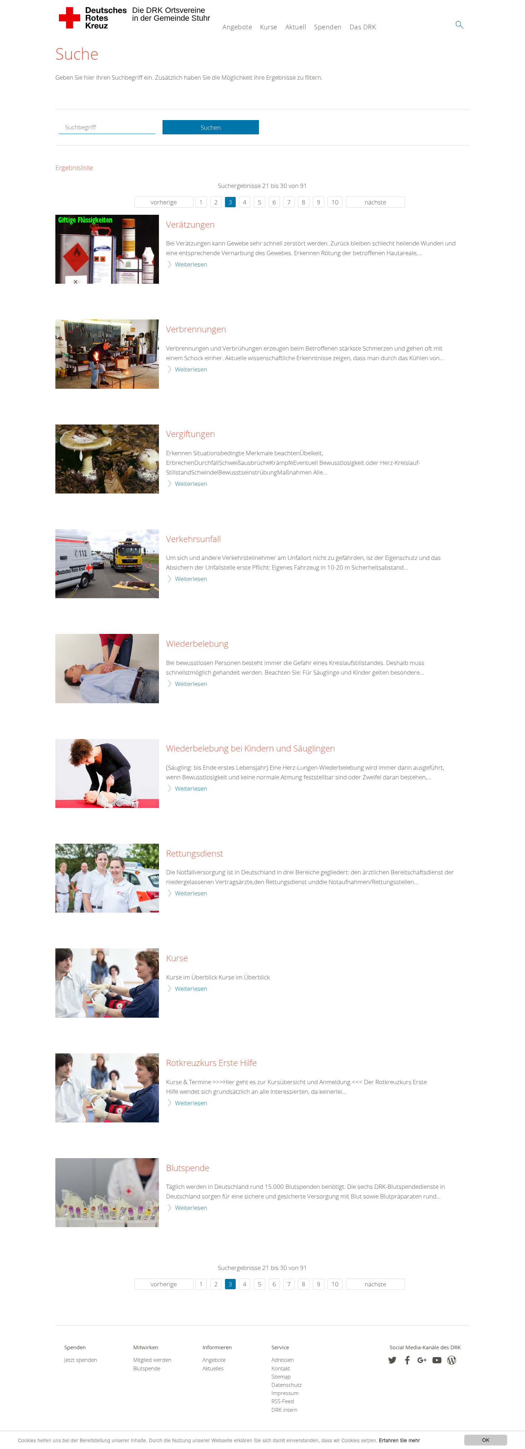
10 (335, 202)
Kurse (269, 27)
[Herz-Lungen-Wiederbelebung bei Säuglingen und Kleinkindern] (107, 773)
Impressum (285, 1393)
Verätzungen (190, 224)
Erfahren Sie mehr (399, 1440)
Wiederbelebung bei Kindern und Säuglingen (250, 748)
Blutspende (187, 1168)
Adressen (282, 1359)
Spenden (328, 27)
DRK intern (284, 1409)
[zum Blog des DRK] (451, 1360)
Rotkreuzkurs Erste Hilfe (211, 1063)
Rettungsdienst (194, 853)
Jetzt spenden (80, 1359)
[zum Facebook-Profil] (392, 1360)
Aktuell (295, 27)
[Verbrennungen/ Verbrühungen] (107, 353)
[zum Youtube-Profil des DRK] (436, 1360)
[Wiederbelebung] (107, 668)
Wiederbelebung (197, 644)
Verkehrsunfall (193, 539)
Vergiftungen (190, 434)
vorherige (164, 202)
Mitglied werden (152, 1359)
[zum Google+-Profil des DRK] (422, 1360)
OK (485, 1439)
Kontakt (280, 1368)
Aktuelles (213, 1368)
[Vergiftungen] (107, 459)
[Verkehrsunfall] (107, 563)
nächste (375, 202)
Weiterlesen (191, 264)
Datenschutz (286, 1384)
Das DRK (363, 27)
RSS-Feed (282, 1401)
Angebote (237, 27)
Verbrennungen (196, 329)
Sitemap (281, 1376)
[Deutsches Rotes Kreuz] (93, 18)
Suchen (211, 127)
